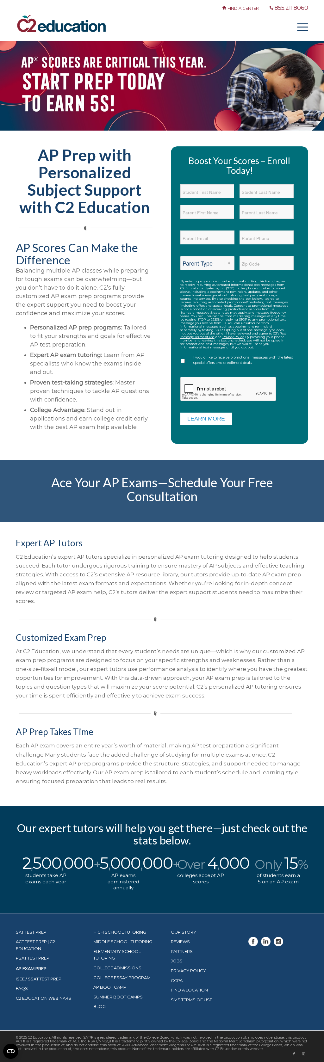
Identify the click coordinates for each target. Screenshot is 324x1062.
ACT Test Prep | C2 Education (35, 945)
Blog (99, 1006)
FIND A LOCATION (189, 989)
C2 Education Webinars (43, 998)
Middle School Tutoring (122, 941)
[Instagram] (278, 944)
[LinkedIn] (266, 944)
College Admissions (117, 967)
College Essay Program (122, 977)
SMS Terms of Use (191, 999)
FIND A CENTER (243, 8)
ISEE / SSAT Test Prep (38, 978)
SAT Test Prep (31, 932)
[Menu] (300, 26)
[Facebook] (253, 944)
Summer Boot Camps (118, 996)
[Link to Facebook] (294, 1054)
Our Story (183, 932)
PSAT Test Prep (32, 958)
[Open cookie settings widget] (10, 1051)
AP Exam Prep (31, 968)
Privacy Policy (233, 337)
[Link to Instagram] (303, 1054)
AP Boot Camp (110, 987)
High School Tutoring (119, 932)
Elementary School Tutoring (117, 955)
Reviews (180, 941)
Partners (182, 951)
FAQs (22, 988)
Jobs (177, 960)
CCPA (177, 980)
